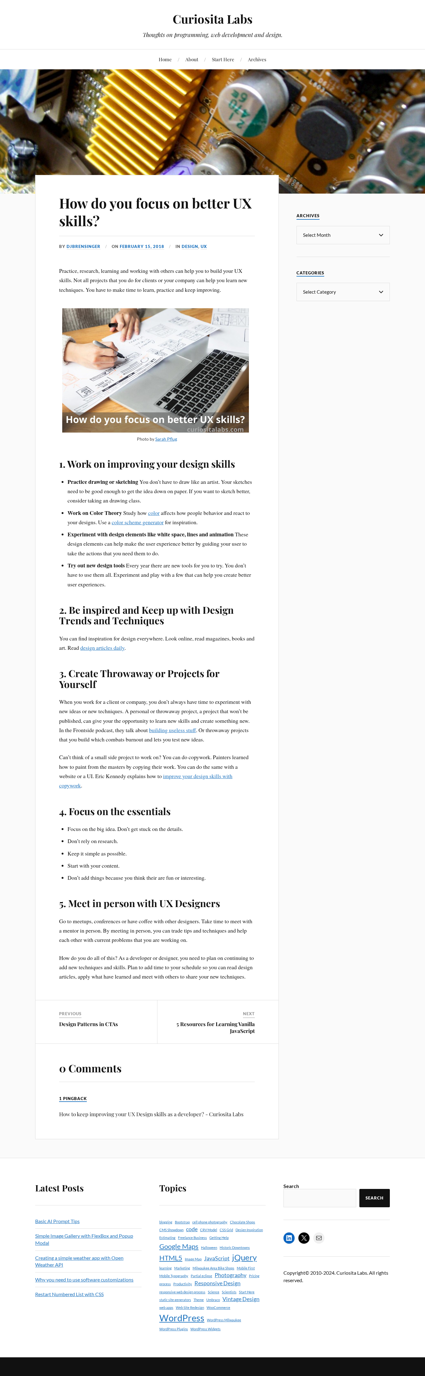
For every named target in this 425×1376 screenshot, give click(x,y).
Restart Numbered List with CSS (69, 1294)
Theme (199, 1300)
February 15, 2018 (142, 246)
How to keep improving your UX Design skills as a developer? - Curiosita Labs (151, 1114)
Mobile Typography (173, 1276)
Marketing (182, 1268)
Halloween (209, 1247)
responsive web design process (182, 1292)
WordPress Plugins (173, 1329)
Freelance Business (192, 1238)
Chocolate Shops (242, 1222)
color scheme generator (138, 522)
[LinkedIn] (289, 1238)
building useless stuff (172, 730)
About (191, 59)
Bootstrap (182, 1222)
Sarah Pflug (166, 439)
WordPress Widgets (205, 1329)
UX (204, 246)
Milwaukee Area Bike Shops (213, 1268)
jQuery (244, 1257)
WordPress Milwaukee (224, 1320)
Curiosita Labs (213, 19)
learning (165, 1268)
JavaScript (217, 1258)
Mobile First (246, 1268)
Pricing (254, 1276)
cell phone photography (209, 1222)
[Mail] (319, 1238)
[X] (304, 1238)
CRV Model (208, 1230)
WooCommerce (218, 1307)
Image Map (193, 1259)
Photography (230, 1275)
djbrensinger (83, 246)
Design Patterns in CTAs (88, 1024)
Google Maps (178, 1246)
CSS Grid (226, 1230)
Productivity (182, 1284)
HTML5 (170, 1258)
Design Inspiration (249, 1230)
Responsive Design (217, 1283)
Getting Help (219, 1238)
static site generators (175, 1300)
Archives (257, 59)
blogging (165, 1222)
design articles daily (102, 647)
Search (291, 1186)
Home (165, 59)
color (154, 512)
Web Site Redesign (190, 1307)
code (192, 1229)
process (165, 1284)
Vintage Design (240, 1299)
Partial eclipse (201, 1276)
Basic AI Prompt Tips (57, 1221)
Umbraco (213, 1300)
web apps (166, 1307)
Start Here (223, 59)
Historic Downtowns (235, 1247)
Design (190, 246)
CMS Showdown (171, 1230)
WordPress (181, 1317)
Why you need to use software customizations (84, 1279)
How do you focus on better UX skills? (155, 212)
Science (213, 1292)
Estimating (167, 1238)
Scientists (229, 1292)
